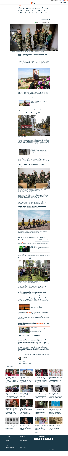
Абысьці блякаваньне (23, 440)
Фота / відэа (7, 445)
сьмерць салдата (45, 316)
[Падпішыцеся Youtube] (41, 439)
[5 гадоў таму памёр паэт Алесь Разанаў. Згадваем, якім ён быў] (26, 388)
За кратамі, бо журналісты (10, 447)
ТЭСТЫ (61, 2)
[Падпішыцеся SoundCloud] (46, 439)
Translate (66, 0)
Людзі (19, 5)
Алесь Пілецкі (20, 15)
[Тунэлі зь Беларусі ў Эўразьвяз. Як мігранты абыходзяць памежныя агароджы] (41, 404)
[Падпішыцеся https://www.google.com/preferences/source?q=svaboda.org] (35, 439)
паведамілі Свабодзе (40, 323)
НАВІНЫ (64, 2)
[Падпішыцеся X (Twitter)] (39, 439)
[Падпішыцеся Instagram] (48, 439)
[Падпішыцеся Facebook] (37, 439)
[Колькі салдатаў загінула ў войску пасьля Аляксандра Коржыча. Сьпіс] (24, 307)
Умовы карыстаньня (23, 447)
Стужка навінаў (8, 438)
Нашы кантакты (22, 445)
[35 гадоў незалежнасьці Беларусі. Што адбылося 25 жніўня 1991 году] (12, 420)
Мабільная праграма (23, 442)
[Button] (42, 19)
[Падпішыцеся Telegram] (50, 439)
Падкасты (7, 440)
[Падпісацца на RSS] (52, 439)
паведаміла (29, 312)
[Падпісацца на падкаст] (44, 439)
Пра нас (21, 438)
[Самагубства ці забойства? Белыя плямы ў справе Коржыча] (24, 103)
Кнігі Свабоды (8, 442)
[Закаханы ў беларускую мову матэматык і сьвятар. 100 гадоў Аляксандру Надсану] (55, 420)
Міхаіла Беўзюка (21, 242)
